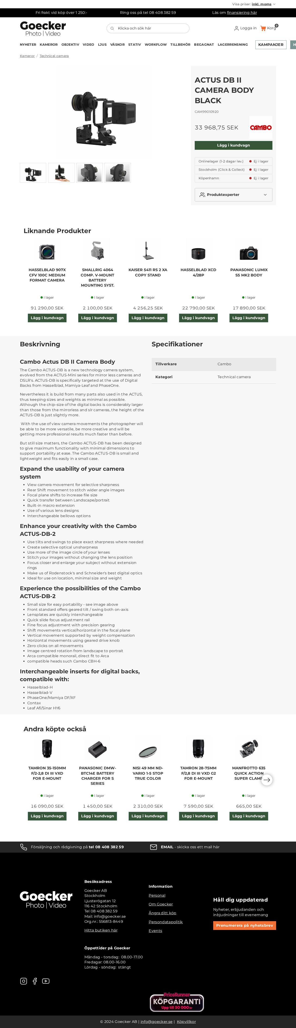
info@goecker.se (157, 1021)
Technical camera (54, 56)
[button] (254, 4)
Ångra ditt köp (162, 913)
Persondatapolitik (166, 922)
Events (155, 931)
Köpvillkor (186, 1021)
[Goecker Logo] (43, 28)
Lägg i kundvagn (233, 145)
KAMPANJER (271, 44)
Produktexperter (223, 194)
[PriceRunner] (177, 1002)
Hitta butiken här (100, 930)
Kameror (27, 56)
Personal (157, 895)
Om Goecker (161, 904)
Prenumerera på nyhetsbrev (244, 925)
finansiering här (242, 12)
